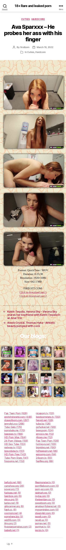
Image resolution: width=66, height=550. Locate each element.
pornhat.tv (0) (42, 526)
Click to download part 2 (33, 296)
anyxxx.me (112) (45, 433)
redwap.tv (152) (13, 447)
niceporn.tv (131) (45, 413)
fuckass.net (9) (12, 492)
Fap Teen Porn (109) (47, 440)
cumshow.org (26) (14, 485)
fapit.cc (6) (10, 509)
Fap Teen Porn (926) (15, 413)
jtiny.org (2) (10, 523)
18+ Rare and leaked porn (33, 5)
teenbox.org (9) (13, 496)
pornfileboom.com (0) (47, 485)
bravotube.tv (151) (14, 450)
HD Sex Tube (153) (14, 444)
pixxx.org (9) (11, 499)
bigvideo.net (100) (46, 447)
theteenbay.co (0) (45, 499)
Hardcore (38, 19)
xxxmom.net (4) (13, 513)
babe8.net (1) (11, 530)
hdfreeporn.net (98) (47, 450)
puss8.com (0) (43, 516)
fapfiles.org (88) (44, 461)
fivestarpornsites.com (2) (17, 526)
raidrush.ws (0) (43, 492)
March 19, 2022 (45, 47)
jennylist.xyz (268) (14, 423)
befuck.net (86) (12, 482)
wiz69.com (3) (12, 520)
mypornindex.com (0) (47, 509)
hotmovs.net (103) (46, 444)
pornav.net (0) (43, 523)
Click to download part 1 (33, 292)
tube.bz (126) (43, 423)
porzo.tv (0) (41, 530)
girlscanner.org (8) (14, 506)
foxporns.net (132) (14, 461)
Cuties (25, 19)
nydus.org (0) (42, 496)
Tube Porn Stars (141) (16, 457)
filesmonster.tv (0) (45, 482)
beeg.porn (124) (44, 430)
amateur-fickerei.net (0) (48, 506)
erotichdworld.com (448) (18, 416)
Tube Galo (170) (13, 427)
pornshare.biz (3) (13, 516)
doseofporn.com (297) (16, 420)
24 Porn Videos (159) (16, 440)
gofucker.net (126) (46, 427)
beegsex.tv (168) (13, 433)
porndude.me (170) (14, 430)
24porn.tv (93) (44, 457)
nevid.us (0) (41, 520)
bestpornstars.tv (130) (48, 416)
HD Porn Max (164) (15, 437)
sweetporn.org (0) (45, 502)
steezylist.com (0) (45, 513)
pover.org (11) (11, 489)
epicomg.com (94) (46, 454)
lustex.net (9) (11, 502)
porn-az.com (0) (44, 489)
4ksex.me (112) (44, 437)
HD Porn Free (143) (15, 454)
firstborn (25, 47)
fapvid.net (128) (44, 420)
